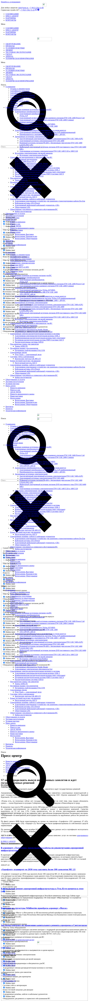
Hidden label (10, 237)
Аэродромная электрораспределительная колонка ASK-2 (37, 170)
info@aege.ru (23, 8)
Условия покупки (12, 218)
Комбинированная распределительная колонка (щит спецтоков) (40, 172)
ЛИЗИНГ (9, 50)
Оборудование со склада (15, 214)
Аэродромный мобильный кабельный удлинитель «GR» (37, 205)
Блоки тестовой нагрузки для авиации (25, 195)
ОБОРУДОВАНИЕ (13, 44)
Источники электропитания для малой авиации (34, 153)
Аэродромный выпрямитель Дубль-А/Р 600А (37, 124)
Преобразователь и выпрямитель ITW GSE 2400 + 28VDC (42, 134)
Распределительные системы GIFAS (29, 176)
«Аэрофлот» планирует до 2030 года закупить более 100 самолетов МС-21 (38, 869)
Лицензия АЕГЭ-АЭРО (19, 101)
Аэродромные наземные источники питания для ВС (31, 109)
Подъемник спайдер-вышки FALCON (30, 184)
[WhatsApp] (36, 10)
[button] (44, 24)
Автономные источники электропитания (31, 137)
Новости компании (17, 222)
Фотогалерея (11, 772)
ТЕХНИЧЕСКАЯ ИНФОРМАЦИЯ (20, 58)
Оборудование (11, 107)
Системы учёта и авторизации (22, 191)
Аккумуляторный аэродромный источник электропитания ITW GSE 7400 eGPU (51, 139)
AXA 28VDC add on (27, 128)
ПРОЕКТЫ (10, 46)
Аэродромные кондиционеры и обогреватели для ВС (31, 157)
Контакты (9, 241)
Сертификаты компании (19, 91)
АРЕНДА (9, 56)
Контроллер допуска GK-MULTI (28, 193)
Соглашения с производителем (22, 97)
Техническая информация (16, 245)
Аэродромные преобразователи (27, 112)
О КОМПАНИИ (12, 14)
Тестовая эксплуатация (15, 216)
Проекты (9, 243)
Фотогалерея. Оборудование (26, 238)
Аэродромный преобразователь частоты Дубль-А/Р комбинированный (47, 132)
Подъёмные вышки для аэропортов (24, 182)
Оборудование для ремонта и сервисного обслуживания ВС (34, 209)
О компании (10, 87)
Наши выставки (16, 230)
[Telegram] (38, 10)
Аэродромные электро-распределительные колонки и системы (35, 168)
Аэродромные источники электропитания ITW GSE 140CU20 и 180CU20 (48, 151)
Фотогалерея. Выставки (24, 234)
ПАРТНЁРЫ (11, 18)
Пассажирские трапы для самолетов (24, 178)
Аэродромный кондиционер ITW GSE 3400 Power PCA (26, 160)
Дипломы (14, 103)
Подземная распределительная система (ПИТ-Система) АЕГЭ (39, 174)
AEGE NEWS (15, 226)
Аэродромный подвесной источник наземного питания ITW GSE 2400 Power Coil (51, 118)
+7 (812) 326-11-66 (36, 8)
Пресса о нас (15, 224)
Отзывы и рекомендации (20, 89)
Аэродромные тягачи (18, 186)
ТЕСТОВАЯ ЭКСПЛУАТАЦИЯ (18, 52)
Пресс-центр (11, 220)
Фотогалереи (15, 232)
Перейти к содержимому (11, 2)
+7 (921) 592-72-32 (27, 10)
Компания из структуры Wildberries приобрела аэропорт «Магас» (34, 908)
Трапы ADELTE (21, 180)
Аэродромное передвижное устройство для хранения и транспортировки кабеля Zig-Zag (50, 201)
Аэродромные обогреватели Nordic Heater (31, 164)
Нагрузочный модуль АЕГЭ (26, 197)
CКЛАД (9, 54)
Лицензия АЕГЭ (16, 99)
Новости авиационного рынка (22, 228)
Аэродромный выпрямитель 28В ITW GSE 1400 (38, 126)
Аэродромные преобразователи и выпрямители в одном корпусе (40, 130)
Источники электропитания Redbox (33, 155)
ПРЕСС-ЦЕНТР (12, 16)
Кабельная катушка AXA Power (27, 203)
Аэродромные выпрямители (26, 122)
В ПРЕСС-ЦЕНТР (8, 841)
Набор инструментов (23, 211)
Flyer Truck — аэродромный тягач (28, 189)
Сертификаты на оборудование (22, 95)
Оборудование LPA (22, 207)
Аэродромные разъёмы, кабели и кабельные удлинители (32, 199)
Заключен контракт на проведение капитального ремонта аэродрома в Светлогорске (44, 925)
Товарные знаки (16, 105)
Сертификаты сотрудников (21, 93)
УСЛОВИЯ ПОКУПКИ (15, 48)
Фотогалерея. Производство (26, 236)
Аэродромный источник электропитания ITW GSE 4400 (41, 141)
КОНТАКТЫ (11, 20)
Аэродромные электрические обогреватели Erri (33, 166)
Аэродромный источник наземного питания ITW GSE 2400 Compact (46, 120)
